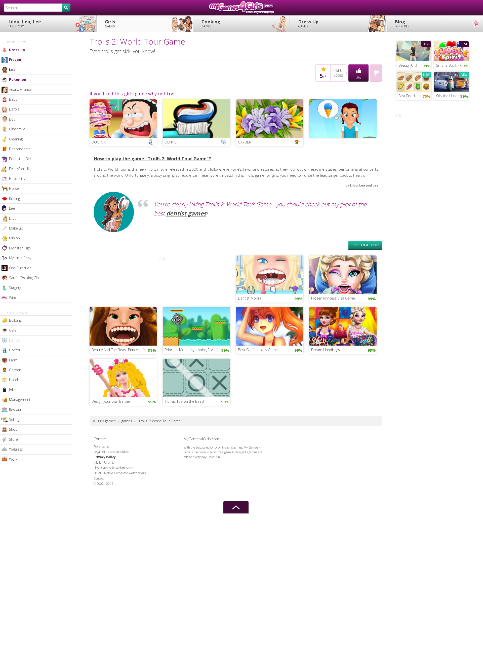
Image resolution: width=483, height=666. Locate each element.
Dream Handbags (325, 349)
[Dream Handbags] (343, 325)
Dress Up (308, 23)
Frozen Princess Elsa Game (333, 298)
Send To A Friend (365, 244)
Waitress (16, 449)
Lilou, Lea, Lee (24, 23)
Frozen (15, 59)
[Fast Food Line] (413, 81)
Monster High (20, 248)
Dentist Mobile (250, 298)
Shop (13, 429)
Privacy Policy (105, 457)
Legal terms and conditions (111, 452)
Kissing (14, 198)
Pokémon (17, 79)
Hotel (13, 379)
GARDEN (245, 142)
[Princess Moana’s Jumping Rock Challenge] (196, 325)
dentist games (186, 213)
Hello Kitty (17, 178)
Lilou (13, 218)
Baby (13, 99)
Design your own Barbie (111, 401)
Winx (13, 297)
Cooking (211, 23)
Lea (12, 69)
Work (13, 459)
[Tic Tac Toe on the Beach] (196, 377)
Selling (14, 419)
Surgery (15, 287)
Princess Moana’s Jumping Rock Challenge (197, 349)
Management (19, 399)
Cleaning (16, 139)
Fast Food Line (410, 95)
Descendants (19, 148)
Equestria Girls (20, 158)
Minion (14, 238)
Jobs (12, 389)
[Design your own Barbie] (123, 377)
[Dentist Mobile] (269, 274)
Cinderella (17, 129)
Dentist (15, 340)
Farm (13, 360)
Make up (16, 228)
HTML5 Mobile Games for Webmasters (120, 473)
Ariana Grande (20, 89)
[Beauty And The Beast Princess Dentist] (123, 325)
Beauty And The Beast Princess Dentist (123, 349)
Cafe (12, 330)
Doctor (14, 350)
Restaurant (18, 409)
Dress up (17, 49)
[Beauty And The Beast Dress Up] (413, 50)
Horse (14, 188)
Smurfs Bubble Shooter (452, 65)
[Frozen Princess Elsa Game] (343, 274)
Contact (99, 478)
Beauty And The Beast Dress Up (414, 65)
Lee (12, 208)
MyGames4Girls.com (241, 7)
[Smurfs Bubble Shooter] (451, 50)
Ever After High (20, 168)
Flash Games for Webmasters (113, 468)
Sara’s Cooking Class (25, 277)
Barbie (14, 109)
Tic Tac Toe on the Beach (185, 401)
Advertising (101, 446)
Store (13, 439)
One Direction (20, 268)
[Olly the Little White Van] (451, 81)
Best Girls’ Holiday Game (258, 349)
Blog (402, 23)
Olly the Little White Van (452, 95)
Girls (110, 23)
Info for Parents (104, 462)
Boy (12, 119)
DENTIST (171, 142)
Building (15, 320)
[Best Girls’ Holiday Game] (269, 325)
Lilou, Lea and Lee (364, 185)
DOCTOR (99, 142)
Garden (15, 369)
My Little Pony (20, 257)
